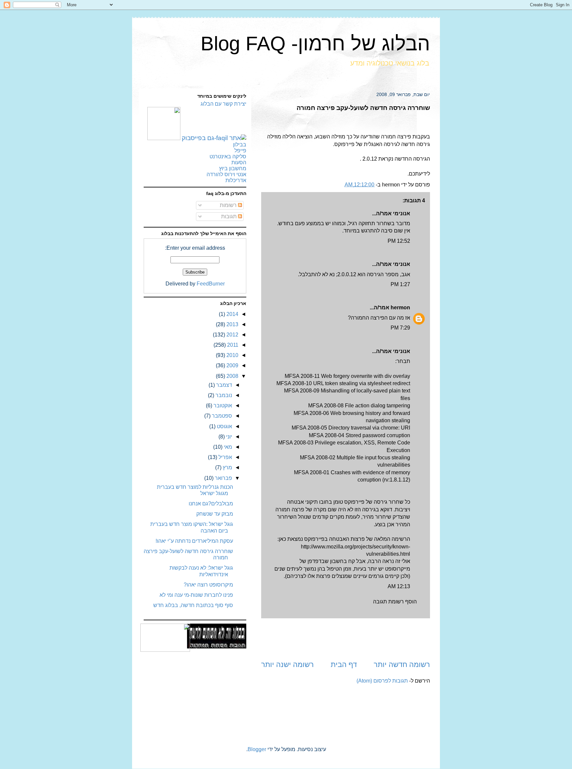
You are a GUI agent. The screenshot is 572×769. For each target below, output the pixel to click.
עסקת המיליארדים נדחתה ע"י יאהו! (194, 541)
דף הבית (344, 664)
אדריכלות (235, 180)
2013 (231, 324)
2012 (231, 334)
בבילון (239, 144)
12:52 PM (399, 241)
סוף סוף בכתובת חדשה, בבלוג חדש (193, 605)
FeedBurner (211, 283)
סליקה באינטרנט (228, 156)
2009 (231, 365)
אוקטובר (222, 405)
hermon (400, 307)
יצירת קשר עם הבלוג (223, 104)
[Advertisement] (345, 639)
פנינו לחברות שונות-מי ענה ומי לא (196, 595)
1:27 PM (400, 284)
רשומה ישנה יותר (287, 664)
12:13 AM (399, 586)
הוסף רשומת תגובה (395, 601)
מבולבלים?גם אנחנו (211, 503)
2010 (231, 355)
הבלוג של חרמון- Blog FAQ (315, 43)
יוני (228, 436)
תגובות (229, 216)
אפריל (224, 457)
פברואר (223, 478)
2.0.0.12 (346, 274)
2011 (232, 345)
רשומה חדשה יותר (402, 664)
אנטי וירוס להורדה (226, 174)
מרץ (226, 467)
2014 (231, 314)
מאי (227, 447)
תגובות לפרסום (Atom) (382, 681)
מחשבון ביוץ (232, 168)
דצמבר (223, 385)
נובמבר (223, 395)
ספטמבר (221, 416)
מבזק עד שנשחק (214, 514)
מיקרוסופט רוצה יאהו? (208, 585)
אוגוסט (223, 426)
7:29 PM (400, 328)
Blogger (257, 749)
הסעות (238, 162)
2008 (231, 376)
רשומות (229, 205)
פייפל (240, 150)
